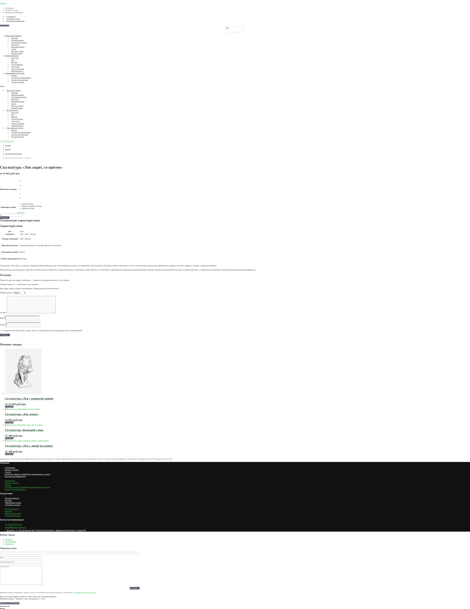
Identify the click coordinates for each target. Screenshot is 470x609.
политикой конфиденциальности (85, 592)
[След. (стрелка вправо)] (3, 608)
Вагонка (14, 62)
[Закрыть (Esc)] (8, 606)
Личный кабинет (12, 498)
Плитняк (14, 38)
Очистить (21, 212)
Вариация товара (8, 207)
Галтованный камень (19, 42)
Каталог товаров (12, 470)
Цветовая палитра (8, 189)
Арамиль (3, 3)
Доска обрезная (17, 65)
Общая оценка (6, 293)
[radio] (31, 181)
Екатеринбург (11, 542)
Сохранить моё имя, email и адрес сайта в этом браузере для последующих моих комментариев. (43, 330)
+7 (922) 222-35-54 (7, 141)
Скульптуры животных (19, 80)
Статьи (8, 472)
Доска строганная (17, 69)
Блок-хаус (14, 58)
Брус (13, 60)
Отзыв (3, 313)
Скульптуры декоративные (21, 78)
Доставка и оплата (11, 10)
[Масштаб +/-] (1, 606)
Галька (13, 49)
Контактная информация (14, 12)
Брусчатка (15, 45)
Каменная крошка (17, 47)
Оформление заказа (13, 503)
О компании (9, 8)
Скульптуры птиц (17, 82)
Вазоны (14, 76)
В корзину (4, 218)
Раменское (9, 544)
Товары (7, 149)
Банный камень (17, 53)
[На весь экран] (3, 606)
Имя (2, 318)
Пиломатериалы (11, 56)
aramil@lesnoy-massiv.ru (15, 527)
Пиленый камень (17, 40)
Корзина (8, 500)
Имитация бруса (17, 71)
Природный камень (13, 36)
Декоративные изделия (14, 73)
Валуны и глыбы (17, 51)
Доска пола (15, 67)
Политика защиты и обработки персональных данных (27, 474)
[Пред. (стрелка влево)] (1, 608)
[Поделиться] (6, 606)
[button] (235, 86)
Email (3, 325)
